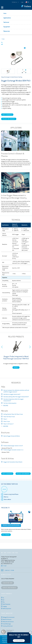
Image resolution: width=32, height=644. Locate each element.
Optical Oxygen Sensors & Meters (11, 436)
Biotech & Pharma (7, 619)
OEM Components (7, 608)
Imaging (5, 606)
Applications (7, 18)
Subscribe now (7, 583)
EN (28, 2)
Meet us (6, 497)
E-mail (4, 565)
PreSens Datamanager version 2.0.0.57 (13, 445)
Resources (6, 31)
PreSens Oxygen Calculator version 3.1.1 (13, 450)
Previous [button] (2, 346)
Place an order (9, 119)
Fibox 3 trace (6, 421)
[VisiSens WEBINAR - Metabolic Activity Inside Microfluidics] (16, 518)
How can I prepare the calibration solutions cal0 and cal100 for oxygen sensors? (16, 391)
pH (3, 600)
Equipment (6, 27)
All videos (5, 534)
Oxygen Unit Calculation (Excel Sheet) (12, 462)
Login (22, 2)
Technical (6, 22)
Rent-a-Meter (7, 499)
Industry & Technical (7, 626)
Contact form (9, 570)
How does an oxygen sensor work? (11, 394)
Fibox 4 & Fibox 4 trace (9, 416)
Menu (2, 7)
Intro (4, 13)
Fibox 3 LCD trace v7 (8, 424)
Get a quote (7, 114)
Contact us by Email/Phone (11, 494)
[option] (16, 355)
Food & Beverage (7, 624)
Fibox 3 (5, 419)
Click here (18, 640)
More (16, 367)
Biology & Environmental (8, 617)
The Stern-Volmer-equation (9, 403)
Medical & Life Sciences (8, 621)
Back (3, 39)
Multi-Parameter (6, 604)
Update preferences (9, 587)
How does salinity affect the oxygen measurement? (16, 396)
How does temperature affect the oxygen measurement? (13, 399)
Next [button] (30, 346)
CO (4, 602)
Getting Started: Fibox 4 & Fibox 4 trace (13, 414)
